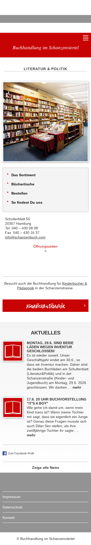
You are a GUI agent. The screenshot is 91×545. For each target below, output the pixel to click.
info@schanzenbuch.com (25, 237)
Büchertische (22, 184)
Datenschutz (12, 507)
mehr (77, 387)
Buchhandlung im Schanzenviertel (25, 14)
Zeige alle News (45, 468)
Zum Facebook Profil (21, 453)
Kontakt (9, 518)
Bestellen (19, 193)
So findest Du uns (26, 202)
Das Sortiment (23, 175)
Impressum (11, 497)
